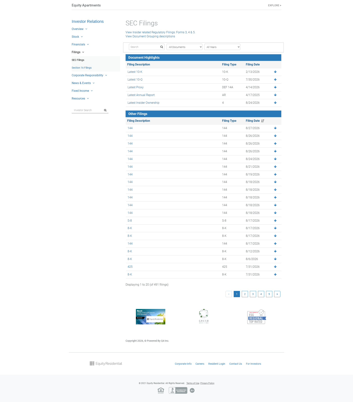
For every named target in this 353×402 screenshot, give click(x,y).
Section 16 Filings (86, 69)
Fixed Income (80, 91)
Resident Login (216, 363)
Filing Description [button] (138, 120)
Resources (78, 98)
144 (130, 128)
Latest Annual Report (141, 95)
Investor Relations (88, 21)
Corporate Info (183, 363)
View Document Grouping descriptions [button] (150, 36)
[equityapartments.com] (106, 363)
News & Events (81, 83)
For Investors (253, 363)
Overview (77, 29)
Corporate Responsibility (87, 75)
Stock (75, 36)
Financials (78, 44)
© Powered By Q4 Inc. (156, 340)
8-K (130, 228)
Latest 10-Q (135, 79)
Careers (199, 363)
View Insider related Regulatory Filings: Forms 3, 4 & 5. (160, 32)
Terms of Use (192, 383)
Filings (76, 52)
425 (130, 266)
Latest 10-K (135, 72)
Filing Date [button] (253, 120)
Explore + (274, 5)
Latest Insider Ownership (143, 102)
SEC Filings (82, 61)
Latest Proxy (136, 87)
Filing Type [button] (229, 120)
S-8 (130, 220)
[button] (275, 95)
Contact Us (235, 363)
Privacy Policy (207, 383)
